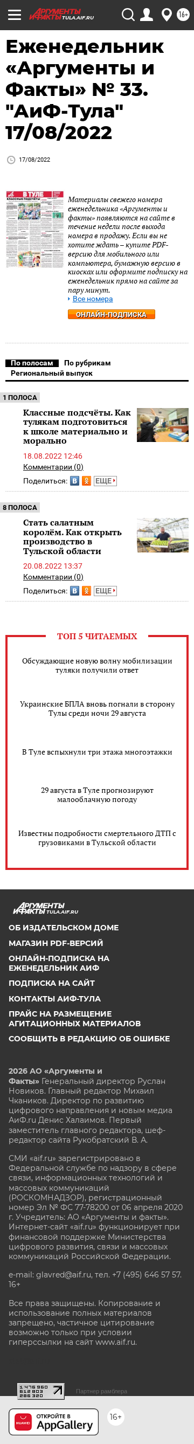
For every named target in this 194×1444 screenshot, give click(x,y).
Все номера (93, 299)
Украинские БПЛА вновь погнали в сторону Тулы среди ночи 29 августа (97, 708)
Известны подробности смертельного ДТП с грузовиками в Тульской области (97, 837)
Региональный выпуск (52, 373)
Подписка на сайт (52, 983)
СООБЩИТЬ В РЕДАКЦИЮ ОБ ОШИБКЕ (89, 1039)
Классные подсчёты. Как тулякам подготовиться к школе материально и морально (77, 426)
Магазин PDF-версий (56, 943)
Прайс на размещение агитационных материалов (75, 1018)
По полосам (32, 362)
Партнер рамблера (101, 1391)
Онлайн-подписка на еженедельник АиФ (59, 963)
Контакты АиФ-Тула (55, 999)
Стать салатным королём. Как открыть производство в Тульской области (72, 536)
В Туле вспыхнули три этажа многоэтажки (97, 751)
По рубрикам (87, 362)
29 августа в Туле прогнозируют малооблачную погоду (97, 794)
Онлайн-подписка (111, 314)
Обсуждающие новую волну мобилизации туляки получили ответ (97, 665)
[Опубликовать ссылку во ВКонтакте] (74, 481)
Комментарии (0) (53, 466)
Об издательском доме (64, 927)
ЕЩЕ (104, 480)
